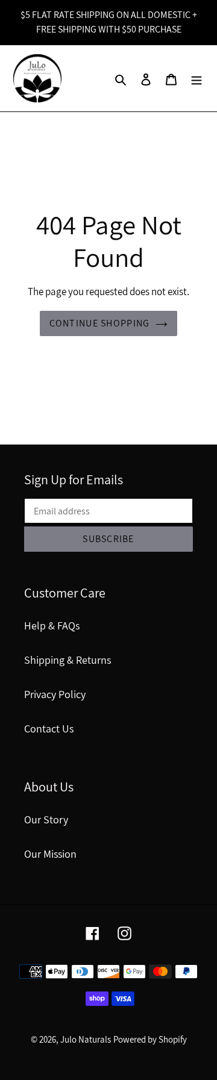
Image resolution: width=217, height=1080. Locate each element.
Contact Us (49, 728)
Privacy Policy (55, 694)
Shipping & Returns (67, 660)
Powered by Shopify (150, 1039)
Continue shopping (99, 323)
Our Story (46, 819)
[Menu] (196, 78)
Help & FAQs (52, 625)
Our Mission (50, 854)
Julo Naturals (85, 1039)
